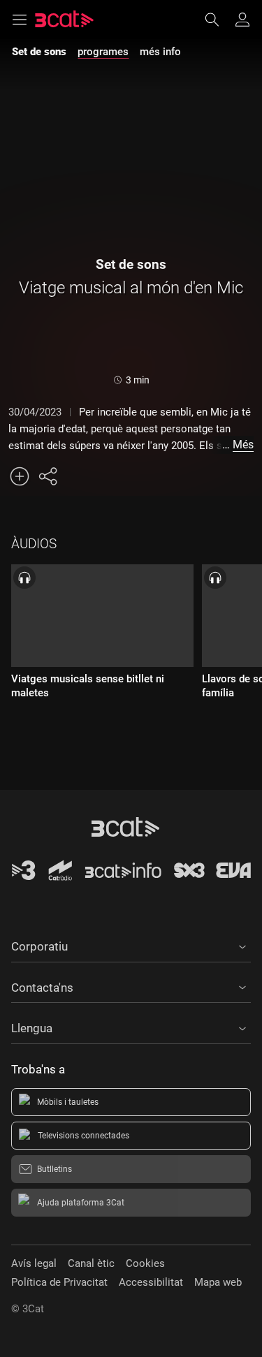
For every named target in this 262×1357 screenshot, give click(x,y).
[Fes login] (242, 19)
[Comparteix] (47, 476)
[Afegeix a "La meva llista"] (19, 476)
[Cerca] (218, 19)
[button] (131, 944)
